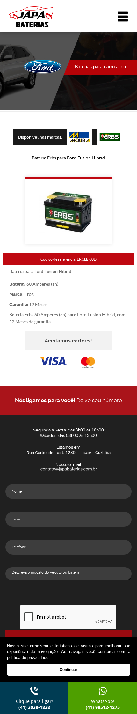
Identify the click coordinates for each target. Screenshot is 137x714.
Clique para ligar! (34, 704)
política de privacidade (27, 657)
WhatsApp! (103, 704)
